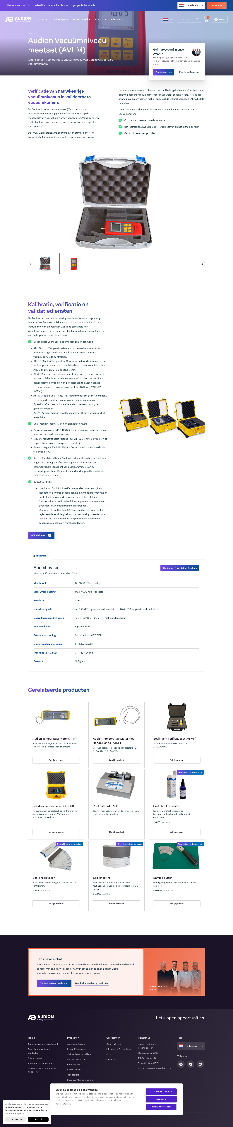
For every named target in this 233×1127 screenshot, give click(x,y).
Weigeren (161, 1099)
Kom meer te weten (63, 1104)
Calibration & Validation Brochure (180, 568)
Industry (110, 1059)
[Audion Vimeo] (190, 1064)
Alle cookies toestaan (161, 1092)
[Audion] (18, 19)
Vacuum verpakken (76, 1059)
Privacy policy (35, 1058)
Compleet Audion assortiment (43, 1044)
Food (109, 1054)
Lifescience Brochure (188, 72)
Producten (42, 19)
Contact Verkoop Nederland (54, 983)
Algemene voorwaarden (40, 1063)
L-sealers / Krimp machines (81, 1079)
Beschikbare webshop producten (92, 983)
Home (31, 1037)
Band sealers (73, 1064)
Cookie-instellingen (161, 1107)
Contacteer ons (164, 72)
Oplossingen (59, 19)
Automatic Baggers (76, 1044)
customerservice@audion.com (156, 1068)
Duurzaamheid (80, 19)
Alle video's (116, 19)
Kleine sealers (74, 1069)
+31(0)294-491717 (149, 1063)
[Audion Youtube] (200, 1064)
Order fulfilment (114, 1044)
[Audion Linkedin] (181, 1064)
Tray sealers (73, 1074)
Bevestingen (217, 5)
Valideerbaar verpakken (79, 1054)
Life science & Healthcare (119, 1049)
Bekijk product (56, 760)
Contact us (144, 1037)
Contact (99, 19)
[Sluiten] (230, 5)
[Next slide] (202, 264)
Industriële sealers (76, 1049)
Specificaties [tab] (39, 555)
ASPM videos (38, 535)
